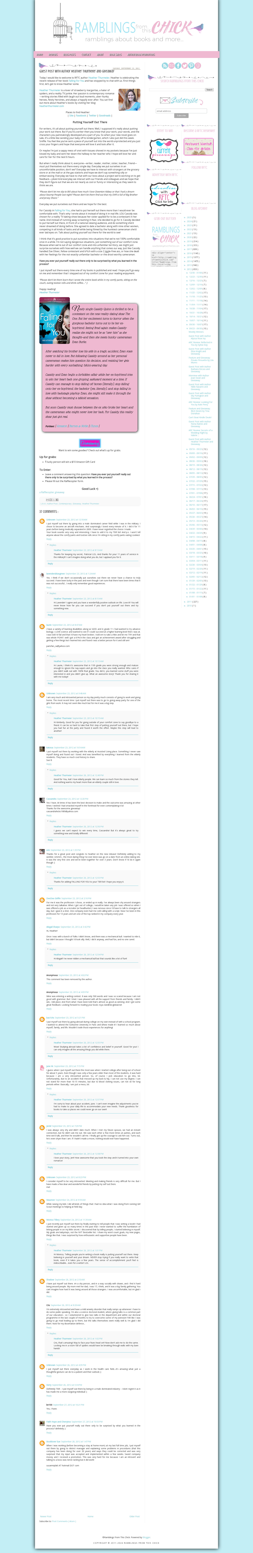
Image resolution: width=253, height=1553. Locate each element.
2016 (189, 253)
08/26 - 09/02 (196, 461)
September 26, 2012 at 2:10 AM (70, 1279)
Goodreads (105, 115)
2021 (189, 233)
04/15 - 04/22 (196, 536)
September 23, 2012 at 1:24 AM (80, 573)
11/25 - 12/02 (196, 292)
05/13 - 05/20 (196, 521)
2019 (189, 241)
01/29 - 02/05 (196, 580)
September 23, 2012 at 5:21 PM (70, 1017)
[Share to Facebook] (57, 499)
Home (39, 54)
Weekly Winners (196, 331)
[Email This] (47, 499)
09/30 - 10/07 (196, 324)
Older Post (135, 1516)
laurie (49, 624)
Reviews (53, 54)
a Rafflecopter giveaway (51, 492)
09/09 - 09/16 (196, 453)
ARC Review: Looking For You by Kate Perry (200, 403)
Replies (52, 545)
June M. (49, 1066)
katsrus (49, 747)
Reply (49, 539)
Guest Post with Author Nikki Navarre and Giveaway (200, 387)
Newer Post (45, 1516)
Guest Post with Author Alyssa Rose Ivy (200, 337)
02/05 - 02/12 (196, 576)
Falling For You (76, 80)
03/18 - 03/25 (196, 552)
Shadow (50, 1279)
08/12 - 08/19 (196, 469)
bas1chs (50, 1017)
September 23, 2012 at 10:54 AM (69, 747)
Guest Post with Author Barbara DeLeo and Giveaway (200, 369)
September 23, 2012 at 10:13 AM (88, 661)
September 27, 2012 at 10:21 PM (68, 1404)
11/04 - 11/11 (196, 304)
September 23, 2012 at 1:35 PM (66, 850)
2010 (189, 605)
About (100, 54)
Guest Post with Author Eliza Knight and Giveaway (200, 351)
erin (48, 850)
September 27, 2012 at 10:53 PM (87, 1421)
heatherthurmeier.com (51, 106)
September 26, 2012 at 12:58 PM (88, 1153)
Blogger (146, 1537)
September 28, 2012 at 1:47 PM (76, 1441)
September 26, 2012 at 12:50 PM (88, 826)
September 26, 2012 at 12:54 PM (88, 954)
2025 (189, 217)
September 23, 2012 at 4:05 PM (73, 992)
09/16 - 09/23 (196, 449)
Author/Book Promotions (141, 54)
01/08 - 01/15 (196, 592)
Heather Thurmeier (99, 77)
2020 (189, 237)
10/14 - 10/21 (196, 316)
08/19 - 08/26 (196, 465)
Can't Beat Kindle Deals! (200, 417)
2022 (189, 229)
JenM (48, 1126)
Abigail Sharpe (53, 926)
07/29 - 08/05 (196, 477)
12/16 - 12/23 (196, 280)
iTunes (94, 426)
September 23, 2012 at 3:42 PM (75, 926)
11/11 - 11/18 (196, 300)
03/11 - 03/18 (196, 556)
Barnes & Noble (78, 426)
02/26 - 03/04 (196, 564)
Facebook (81, 115)
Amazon (62, 426)
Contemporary (65, 503)
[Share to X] (53, 499)
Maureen (50, 1199)
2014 (189, 261)
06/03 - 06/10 (196, 509)
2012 (189, 269)
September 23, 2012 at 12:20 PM (72, 798)
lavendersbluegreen (55, 573)
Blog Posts (69, 54)
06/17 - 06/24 (196, 501)
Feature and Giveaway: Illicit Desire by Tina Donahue (199, 411)
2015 (189, 257)
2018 (189, 245)
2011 (189, 601)
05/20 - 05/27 (196, 516)
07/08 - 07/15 (196, 489)
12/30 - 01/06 (196, 272)
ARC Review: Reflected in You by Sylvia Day (200, 343)
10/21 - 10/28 (196, 312)
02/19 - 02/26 (196, 568)
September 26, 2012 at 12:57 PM (88, 1099)
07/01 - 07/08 (196, 493)
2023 (189, 225)
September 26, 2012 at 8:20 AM (66, 1305)
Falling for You (62, 210)
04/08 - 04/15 (196, 540)
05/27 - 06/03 (196, 512)
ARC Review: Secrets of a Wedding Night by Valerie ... (200, 433)
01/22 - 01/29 (196, 584)
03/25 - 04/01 (196, 548)
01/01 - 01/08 (196, 596)
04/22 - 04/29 (196, 532)
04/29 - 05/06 (196, 528)
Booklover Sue (53, 1441)
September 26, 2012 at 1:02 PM (87, 1338)
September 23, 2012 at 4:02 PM (73, 975)
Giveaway (77, 503)
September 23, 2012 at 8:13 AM (87, 550)
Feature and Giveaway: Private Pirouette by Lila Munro (201, 360)
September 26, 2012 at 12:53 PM (88, 877)
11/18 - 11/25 (196, 296)
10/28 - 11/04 (196, 308)
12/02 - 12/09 (196, 288)
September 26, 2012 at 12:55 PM (88, 1042)
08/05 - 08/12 (196, 473)
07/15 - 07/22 (196, 485)
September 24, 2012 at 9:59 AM (71, 1199)
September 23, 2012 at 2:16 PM (76, 898)
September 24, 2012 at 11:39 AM (75, 1219)
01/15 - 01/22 (196, 588)
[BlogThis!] (50, 499)
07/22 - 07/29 (196, 481)
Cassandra (51, 798)
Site (71, 115)
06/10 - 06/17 (196, 504)
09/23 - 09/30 (196, 328)
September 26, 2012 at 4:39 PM (71, 1365)
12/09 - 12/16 (196, 284)
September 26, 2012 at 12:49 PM (88, 775)
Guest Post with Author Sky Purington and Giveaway (200, 395)
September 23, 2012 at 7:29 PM (67, 1126)
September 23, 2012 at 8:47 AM (67, 624)
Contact (86, 54)
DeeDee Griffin (53, 898)
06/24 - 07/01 (196, 497)
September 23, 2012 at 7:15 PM (69, 1066)
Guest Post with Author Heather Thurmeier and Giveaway (201, 441)
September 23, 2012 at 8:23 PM (71, 1177)
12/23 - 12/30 (196, 276)
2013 (189, 265)
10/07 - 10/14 (196, 320)
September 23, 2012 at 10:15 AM (88, 718)
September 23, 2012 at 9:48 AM (71, 693)
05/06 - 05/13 (196, 524)
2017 (189, 249)
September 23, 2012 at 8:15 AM (87, 598)
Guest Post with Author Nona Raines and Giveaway (200, 424)
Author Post (52, 503)
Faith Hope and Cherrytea (58, 1421)
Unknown (50, 519)
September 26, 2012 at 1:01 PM (87, 1250)
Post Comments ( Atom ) (64, 1521)
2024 (189, 221)
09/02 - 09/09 (196, 457)
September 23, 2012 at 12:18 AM (71, 519)
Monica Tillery (53, 1219)
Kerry (48, 1384)
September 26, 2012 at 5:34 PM (67, 1384)
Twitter (92, 115)
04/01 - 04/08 (196, 544)
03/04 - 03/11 (196, 560)
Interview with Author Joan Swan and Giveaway (199, 378)
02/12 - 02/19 (196, 572)
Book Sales (115, 54)
